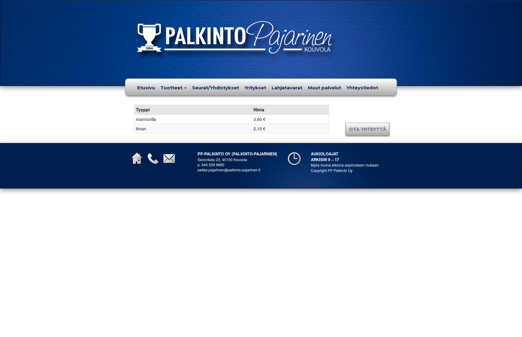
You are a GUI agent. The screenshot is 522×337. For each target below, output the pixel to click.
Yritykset (255, 88)
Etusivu (146, 88)
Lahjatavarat (287, 88)
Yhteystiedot (362, 88)
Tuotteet (172, 88)
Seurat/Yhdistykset (215, 88)
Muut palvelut (324, 88)
